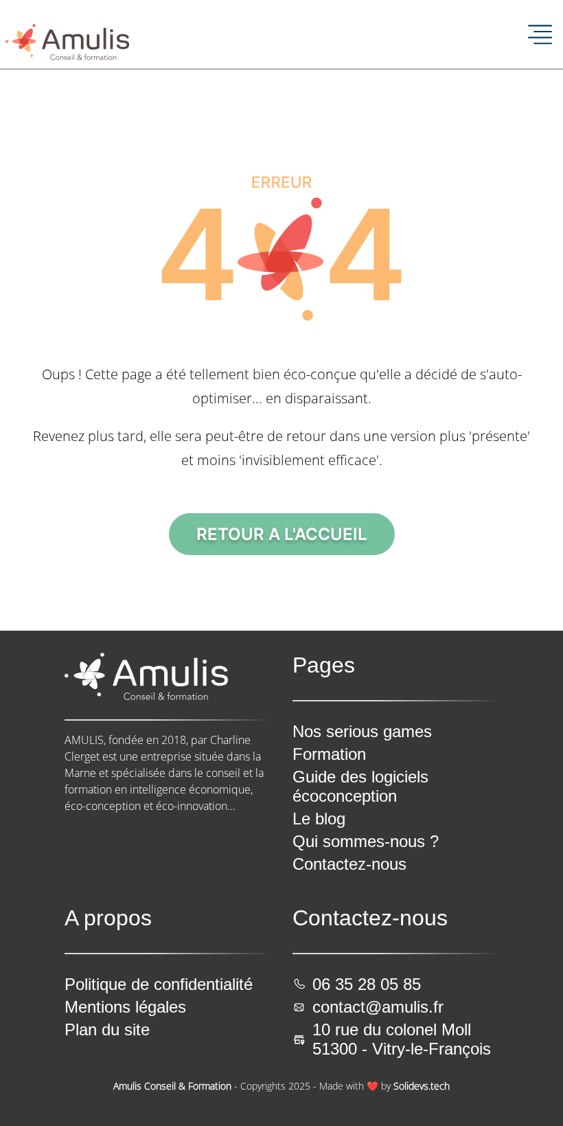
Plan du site (107, 1029)
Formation (329, 754)
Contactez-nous (349, 864)
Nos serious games (362, 731)
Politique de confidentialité (159, 984)
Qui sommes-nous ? (365, 841)
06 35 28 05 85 (366, 984)
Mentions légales (125, 1007)
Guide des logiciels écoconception (360, 786)
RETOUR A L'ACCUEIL (281, 534)
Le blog (318, 818)
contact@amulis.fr (378, 1007)
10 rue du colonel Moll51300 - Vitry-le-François (401, 1039)
